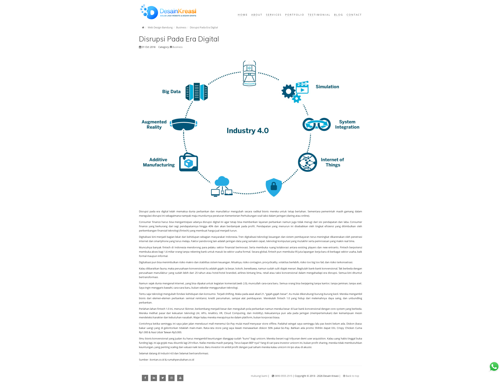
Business (181, 27)
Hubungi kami (259, 376)
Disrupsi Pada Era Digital (204, 27)
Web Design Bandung (160, 27)
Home (243, 14)
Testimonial (319, 14)
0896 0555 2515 (283, 376)
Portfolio (294, 14)
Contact (354, 14)
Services (274, 14)
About (256, 14)
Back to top (352, 376)
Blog (338, 14)
